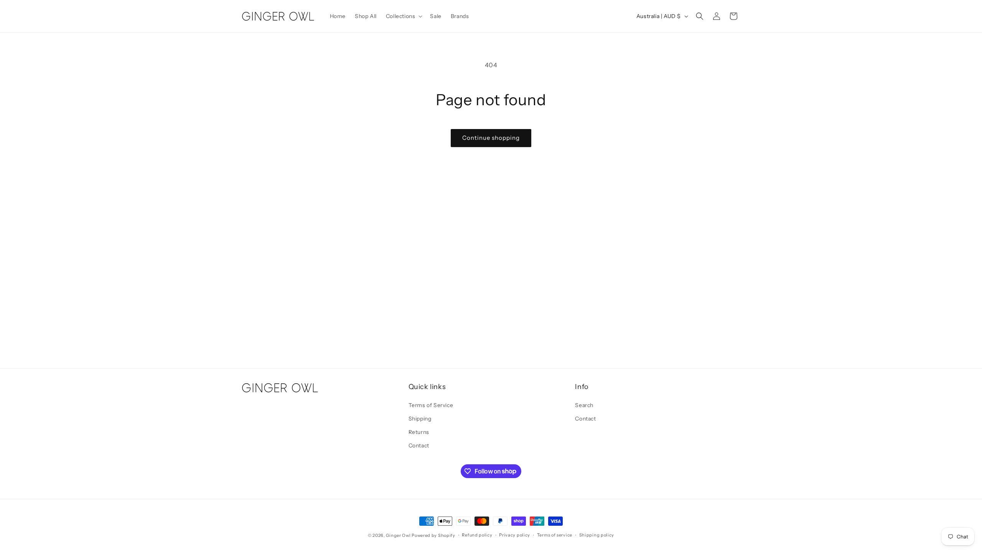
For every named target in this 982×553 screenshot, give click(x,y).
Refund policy (477, 535)
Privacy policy (514, 535)
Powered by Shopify (433, 535)
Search (584, 405)
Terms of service (554, 535)
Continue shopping (491, 137)
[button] (403, 16)
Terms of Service (431, 405)
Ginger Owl (398, 535)
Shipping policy (597, 535)
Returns (419, 432)
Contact (419, 445)
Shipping (420, 418)
